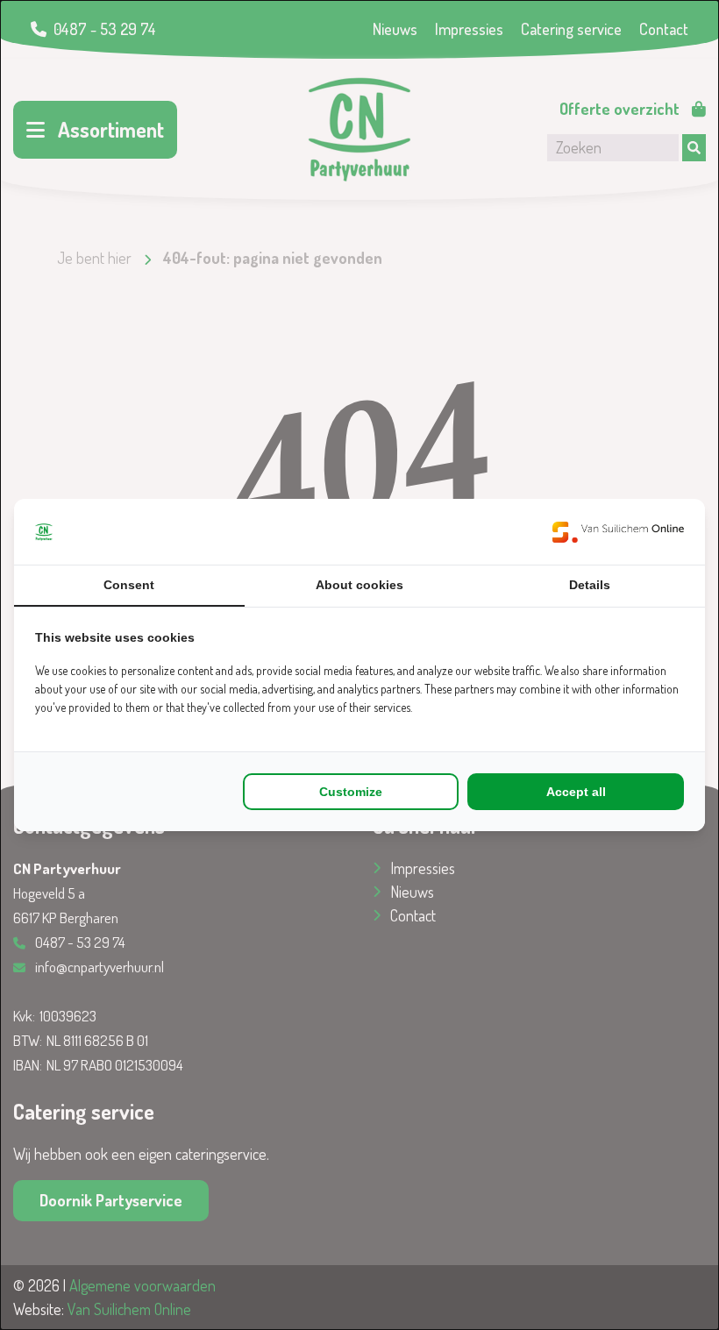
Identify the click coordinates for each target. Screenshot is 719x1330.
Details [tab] (589, 585)
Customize (350, 792)
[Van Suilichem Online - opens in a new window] (618, 532)
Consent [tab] (128, 585)
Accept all (576, 792)
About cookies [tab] (359, 585)
